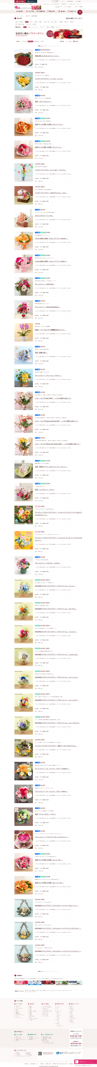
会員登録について (65, 4)
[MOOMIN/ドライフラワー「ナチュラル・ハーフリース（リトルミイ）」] (23, 954)
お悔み (30, 1017)
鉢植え (48, 27)
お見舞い (40, 21)
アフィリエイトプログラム (20, 1056)
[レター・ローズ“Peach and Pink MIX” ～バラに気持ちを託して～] (23, 423)
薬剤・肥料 (31, 1036)
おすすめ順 (24, 41)
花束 (29, 27)
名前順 (42, 41)
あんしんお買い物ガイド (55, 4)
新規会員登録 (70, 1)
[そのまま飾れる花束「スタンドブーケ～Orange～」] (23, 241)
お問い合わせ (72, 4)
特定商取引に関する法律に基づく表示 (60, 1063)
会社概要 (26, 1063)
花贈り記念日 (45, 1039)
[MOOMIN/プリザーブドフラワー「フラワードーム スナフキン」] (23, 611)
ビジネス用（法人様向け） (33, 1018)
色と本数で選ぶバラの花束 (47, 1011)
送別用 (35, 21)
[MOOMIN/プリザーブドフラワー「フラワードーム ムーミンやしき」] (23, 725)
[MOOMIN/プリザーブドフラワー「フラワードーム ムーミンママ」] (23, 702)
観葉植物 (52, 27)
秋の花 (58, 1019)
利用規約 (42, 1063)
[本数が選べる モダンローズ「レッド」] (23, 58)
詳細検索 (81, 6)
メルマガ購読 (78, 1)
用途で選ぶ (19, 11)
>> (57, 46)
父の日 (30, 990)
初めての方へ (18, 1052)
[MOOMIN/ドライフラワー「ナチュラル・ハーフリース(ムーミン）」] (23, 908)
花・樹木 (17, 1040)
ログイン (63, 1)
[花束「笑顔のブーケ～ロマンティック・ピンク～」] (23, 469)
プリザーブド (42, 27)
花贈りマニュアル (45, 1040)
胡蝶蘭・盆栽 (18, 1013)
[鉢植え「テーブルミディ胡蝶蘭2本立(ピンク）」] (23, 332)
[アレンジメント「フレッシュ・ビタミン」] (23, 378)
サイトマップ (79, 4)
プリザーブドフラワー (19, 1008)
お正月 (52, 990)
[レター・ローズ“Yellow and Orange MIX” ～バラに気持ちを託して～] (23, 446)
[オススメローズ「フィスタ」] (23, 218)
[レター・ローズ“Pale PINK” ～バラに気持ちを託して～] (23, 401)
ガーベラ (58, 1007)
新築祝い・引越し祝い (64, 21)
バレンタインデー (58, 990)
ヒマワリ (58, 1018)
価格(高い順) (36, 41)
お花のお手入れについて (46, 1036)
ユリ (57, 1008)
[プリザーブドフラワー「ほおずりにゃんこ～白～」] (23, 195)
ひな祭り (71, 1021)
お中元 (37, 990)
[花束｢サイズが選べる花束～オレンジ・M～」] (23, 885)
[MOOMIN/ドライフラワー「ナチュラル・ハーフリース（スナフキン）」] (23, 931)
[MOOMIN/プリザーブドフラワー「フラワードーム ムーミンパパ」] (23, 680)
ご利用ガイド (18, 1053)
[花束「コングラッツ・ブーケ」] (23, 492)
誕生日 (16, 21)
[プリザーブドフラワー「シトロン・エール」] (23, 81)
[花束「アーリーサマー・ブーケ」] (23, 816)
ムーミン (17, 1016)
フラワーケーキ (18, 1017)
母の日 (26, 990)
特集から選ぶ (51, 11)
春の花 (58, 1012)
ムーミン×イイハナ (46, 1016)
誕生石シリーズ (45, 1013)
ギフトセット (58, 27)
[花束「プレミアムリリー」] (23, 104)
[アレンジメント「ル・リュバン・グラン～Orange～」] (23, 771)
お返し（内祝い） (54, 21)
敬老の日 (34, 990)
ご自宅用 (34, 24)
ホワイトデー (69, 990)
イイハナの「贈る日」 (46, 1041)
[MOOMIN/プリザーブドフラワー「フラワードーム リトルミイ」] (23, 634)
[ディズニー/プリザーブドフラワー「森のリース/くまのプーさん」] (23, 748)
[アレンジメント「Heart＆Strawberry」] (23, 309)
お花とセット (18, 1011)
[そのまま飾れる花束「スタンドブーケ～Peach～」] (23, 264)
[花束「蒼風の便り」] (23, 355)
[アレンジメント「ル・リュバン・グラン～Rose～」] (23, 794)
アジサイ (58, 1017)
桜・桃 (64, 990)
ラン (57, 1009)
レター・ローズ (45, 1012)
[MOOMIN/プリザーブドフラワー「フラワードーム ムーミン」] (23, 588)
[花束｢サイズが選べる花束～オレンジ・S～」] (23, 127)
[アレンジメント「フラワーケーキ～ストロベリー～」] (23, 839)
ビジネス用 (28, 24)
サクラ (58, 1013)
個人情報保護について (34, 1063)
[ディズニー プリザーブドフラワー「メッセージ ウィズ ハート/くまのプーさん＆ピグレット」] (23, 515)
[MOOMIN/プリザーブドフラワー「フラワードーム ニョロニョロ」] (23, 657)
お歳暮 (43, 990)
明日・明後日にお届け (20, 24)
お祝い (31, 21)
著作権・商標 (48, 1063)
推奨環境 (71, 1063)
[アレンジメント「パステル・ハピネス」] (23, 565)
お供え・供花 (46, 21)
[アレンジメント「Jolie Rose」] (23, 286)
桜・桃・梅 (72, 1017)
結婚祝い (21, 21)
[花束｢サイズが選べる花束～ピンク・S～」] (23, 149)
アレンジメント (35, 27)
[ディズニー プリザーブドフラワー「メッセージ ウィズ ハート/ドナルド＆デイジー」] (23, 540)
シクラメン (58, 1024)
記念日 (30, 1008)
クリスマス (48, 990)
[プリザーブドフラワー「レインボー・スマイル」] (23, 172)
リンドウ (58, 1022)
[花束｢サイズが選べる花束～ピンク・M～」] (23, 862)
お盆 (41, 990)
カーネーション (59, 1011)
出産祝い (72, 21)
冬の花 (58, 1023)
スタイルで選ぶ (30, 11)
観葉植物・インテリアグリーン (21, 1039)
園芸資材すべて (31, 1039)
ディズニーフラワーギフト (30, 991)
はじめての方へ (46, 4)
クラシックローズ (46, 1009)
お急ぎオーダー (72, 11)
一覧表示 (70, 41)
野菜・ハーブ (18, 1036)
